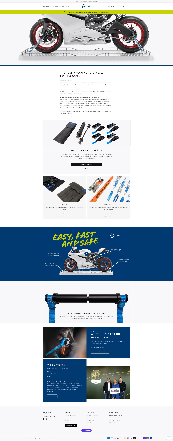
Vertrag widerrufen (70, 425)
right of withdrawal (69, 422)
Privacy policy (39, 438)
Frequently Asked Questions (71, 415)
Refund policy (33, 438)
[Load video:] (86, 253)
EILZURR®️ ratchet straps (92, 418)
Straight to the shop (63, 216)
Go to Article (52, 396)
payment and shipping (69, 418)
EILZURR (28, 438)
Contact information (53, 438)
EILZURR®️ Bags (90, 420)
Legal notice (60, 438)
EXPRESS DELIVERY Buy (86, 164)
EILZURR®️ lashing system (92, 415)
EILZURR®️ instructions (92, 422)
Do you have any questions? (100, 352)
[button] (56, 6)
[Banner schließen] (170, 12)
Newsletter (67, 420)
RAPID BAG (86, 168)
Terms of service (46, 438)
